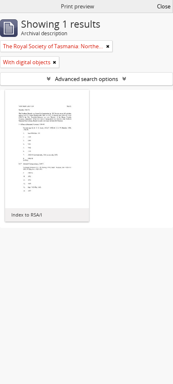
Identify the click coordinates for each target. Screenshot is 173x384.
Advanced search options (86, 79)
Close (163, 6)
